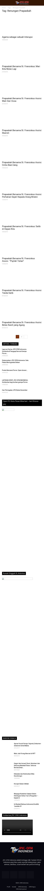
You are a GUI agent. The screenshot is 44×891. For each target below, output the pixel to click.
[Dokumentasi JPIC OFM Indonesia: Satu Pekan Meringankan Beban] (37, 363)
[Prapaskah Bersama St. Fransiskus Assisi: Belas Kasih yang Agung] (22, 310)
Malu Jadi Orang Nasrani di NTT (24, 753)
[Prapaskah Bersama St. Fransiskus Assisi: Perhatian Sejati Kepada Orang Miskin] (22, 182)
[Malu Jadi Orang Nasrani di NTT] (7, 756)
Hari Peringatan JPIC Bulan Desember (14, 390)
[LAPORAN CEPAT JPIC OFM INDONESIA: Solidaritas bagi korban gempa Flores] (37, 382)
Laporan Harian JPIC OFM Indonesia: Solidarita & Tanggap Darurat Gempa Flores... (14, 351)
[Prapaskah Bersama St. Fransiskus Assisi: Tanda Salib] (22, 278)
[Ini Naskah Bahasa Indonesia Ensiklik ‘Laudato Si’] (7, 806)
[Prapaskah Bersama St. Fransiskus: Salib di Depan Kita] (22, 214)
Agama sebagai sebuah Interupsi (17, 37)
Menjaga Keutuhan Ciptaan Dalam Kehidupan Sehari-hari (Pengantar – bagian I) (26, 796)
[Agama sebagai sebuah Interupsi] (22, 24)
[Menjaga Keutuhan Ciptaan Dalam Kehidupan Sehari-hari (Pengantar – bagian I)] (7, 796)
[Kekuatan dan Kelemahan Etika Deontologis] (7, 776)
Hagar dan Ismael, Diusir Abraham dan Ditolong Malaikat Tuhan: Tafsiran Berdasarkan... (27, 765)
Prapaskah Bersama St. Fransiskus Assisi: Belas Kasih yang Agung (22, 323)
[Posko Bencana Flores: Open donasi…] (37, 372)
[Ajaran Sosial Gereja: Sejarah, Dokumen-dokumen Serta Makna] (7, 746)
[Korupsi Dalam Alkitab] (7, 786)
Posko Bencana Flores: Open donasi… (14, 370)
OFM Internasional (21, 889)
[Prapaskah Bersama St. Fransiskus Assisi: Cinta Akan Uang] (22, 150)
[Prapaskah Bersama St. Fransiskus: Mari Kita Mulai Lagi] (22, 54)
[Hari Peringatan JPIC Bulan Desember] (37, 392)
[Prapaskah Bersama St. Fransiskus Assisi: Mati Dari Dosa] (22, 86)
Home (4, 8)
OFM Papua (32, 887)
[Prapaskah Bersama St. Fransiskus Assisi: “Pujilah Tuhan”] (22, 246)
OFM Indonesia (22, 887)
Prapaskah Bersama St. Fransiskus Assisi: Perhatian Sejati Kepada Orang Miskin (22, 195)
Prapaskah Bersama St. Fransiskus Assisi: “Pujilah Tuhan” (18, 259)
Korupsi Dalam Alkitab (21, 784)
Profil (8, 887)
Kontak (14, 887)
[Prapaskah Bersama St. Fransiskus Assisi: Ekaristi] (22, 118)
